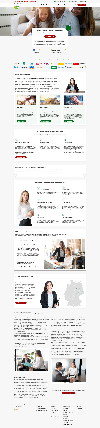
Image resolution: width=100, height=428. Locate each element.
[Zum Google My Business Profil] (34, 50)
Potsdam (36, 333)
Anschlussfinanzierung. (78, 334)
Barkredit (53, 408)
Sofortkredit (65, 422)
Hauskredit (65, 408)
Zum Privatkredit (21, 121)
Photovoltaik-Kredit (55, 416)
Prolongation (53, 420)
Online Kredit (66, 418)
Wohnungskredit (66, 406)
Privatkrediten (43, 336)
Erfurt (32, 335)
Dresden (22, 335)
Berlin (21, 294)
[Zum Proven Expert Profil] (56, 50)
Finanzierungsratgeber (55, 418)
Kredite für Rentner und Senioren (68, 413)
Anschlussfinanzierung (55, 412)
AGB (78, 410)
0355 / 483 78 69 (19, 1)
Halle (25, 335)
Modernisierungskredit (55, 423)
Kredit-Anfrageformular (42, 410)
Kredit (44, 78)
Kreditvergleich (67, 4)
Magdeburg (45, 333)
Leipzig (18, 335)
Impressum (79, 406)
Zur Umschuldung (68, 121)
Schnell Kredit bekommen (68, 424)
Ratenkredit (65, 416)
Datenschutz (79, 408)
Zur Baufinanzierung (45, 121)
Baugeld (65, 410)
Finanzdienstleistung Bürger (24, 326)
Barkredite (24, 84)
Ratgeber (75, 4)
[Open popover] (80, 288)
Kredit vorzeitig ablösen (68, 420)
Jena (28, 335)
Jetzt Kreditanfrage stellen (68, 393)
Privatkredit (41, 4)
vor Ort (20, 81)
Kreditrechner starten (50, 36)
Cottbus (15, 335)
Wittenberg (40, 333)
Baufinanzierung (50, 4)
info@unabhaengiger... (42, 408)
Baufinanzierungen (36, 336)
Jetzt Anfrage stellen (81, 4)
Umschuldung (59, 4)
